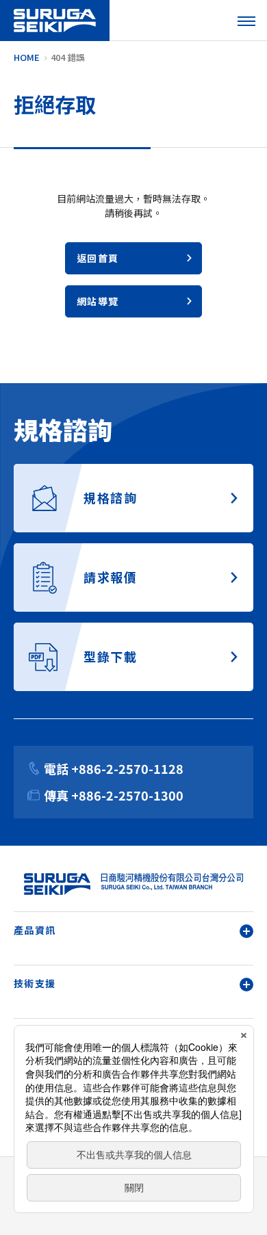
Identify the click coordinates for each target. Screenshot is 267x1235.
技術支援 (35, 983)
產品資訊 (35, 930)
